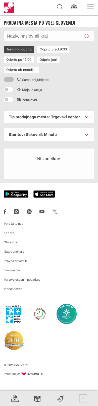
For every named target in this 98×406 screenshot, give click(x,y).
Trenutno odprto (19, 49)
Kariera (9, 233)
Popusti (60, 398)
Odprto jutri (48, 59)
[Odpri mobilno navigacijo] (90, 6)
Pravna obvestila (16, 261)
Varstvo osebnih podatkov (22, 279)
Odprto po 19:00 (18, 59)
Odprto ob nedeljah (21, 70)
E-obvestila (12, 270)
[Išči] (60, 7)
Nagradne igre (14, 251)
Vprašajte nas (13, 223)
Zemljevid (29, 100)
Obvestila (10, 242)
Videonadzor (13, 289)
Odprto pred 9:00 (53, 49)
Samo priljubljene (35, 80)
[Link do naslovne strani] (9, 8)
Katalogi (38, 398)
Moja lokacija (32, 90)
